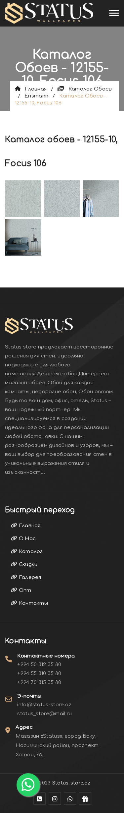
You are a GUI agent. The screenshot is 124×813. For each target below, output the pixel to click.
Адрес (24, 727)
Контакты (32, 603)
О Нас (26, 538)
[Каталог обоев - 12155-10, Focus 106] (23, 198)
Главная (34, 89)
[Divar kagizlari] (49, 13)
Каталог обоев (88, 89)
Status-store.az (71, 783)
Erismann (36, 96)
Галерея (29, 577)
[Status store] (39, 798)
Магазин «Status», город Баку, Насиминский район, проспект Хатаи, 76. (57, 745)
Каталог (30, 551)
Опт (24, 590)
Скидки (27, 564)
